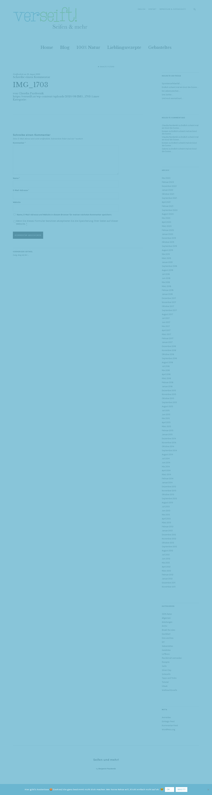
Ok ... (169, 789)
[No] (208, 789)
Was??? (181, 789)
